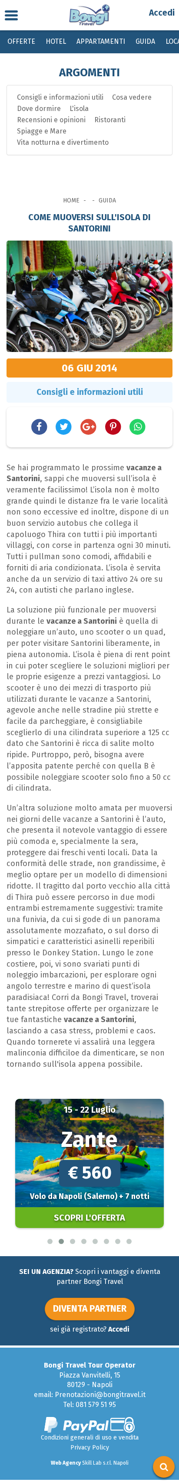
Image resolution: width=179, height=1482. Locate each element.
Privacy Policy (89, 1447)
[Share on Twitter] (64, 426)
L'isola (79, 108)
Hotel (56, 41)
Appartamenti (100, 41)
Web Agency (66, 1463)
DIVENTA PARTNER (89, 1308)
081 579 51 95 (96, 1405)
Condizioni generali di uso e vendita (90, 1437)
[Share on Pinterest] (113, 426)
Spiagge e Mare (41, 131)
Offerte (21, 41)
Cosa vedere (132, 97)
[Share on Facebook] (39, 426)
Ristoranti (110, 120)
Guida (145, 41)
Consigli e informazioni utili (60, 97)
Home (71, 200)
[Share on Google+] (88, 426)
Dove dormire (39, 108)
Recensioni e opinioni (51, 120)
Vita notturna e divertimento (63, 142)
